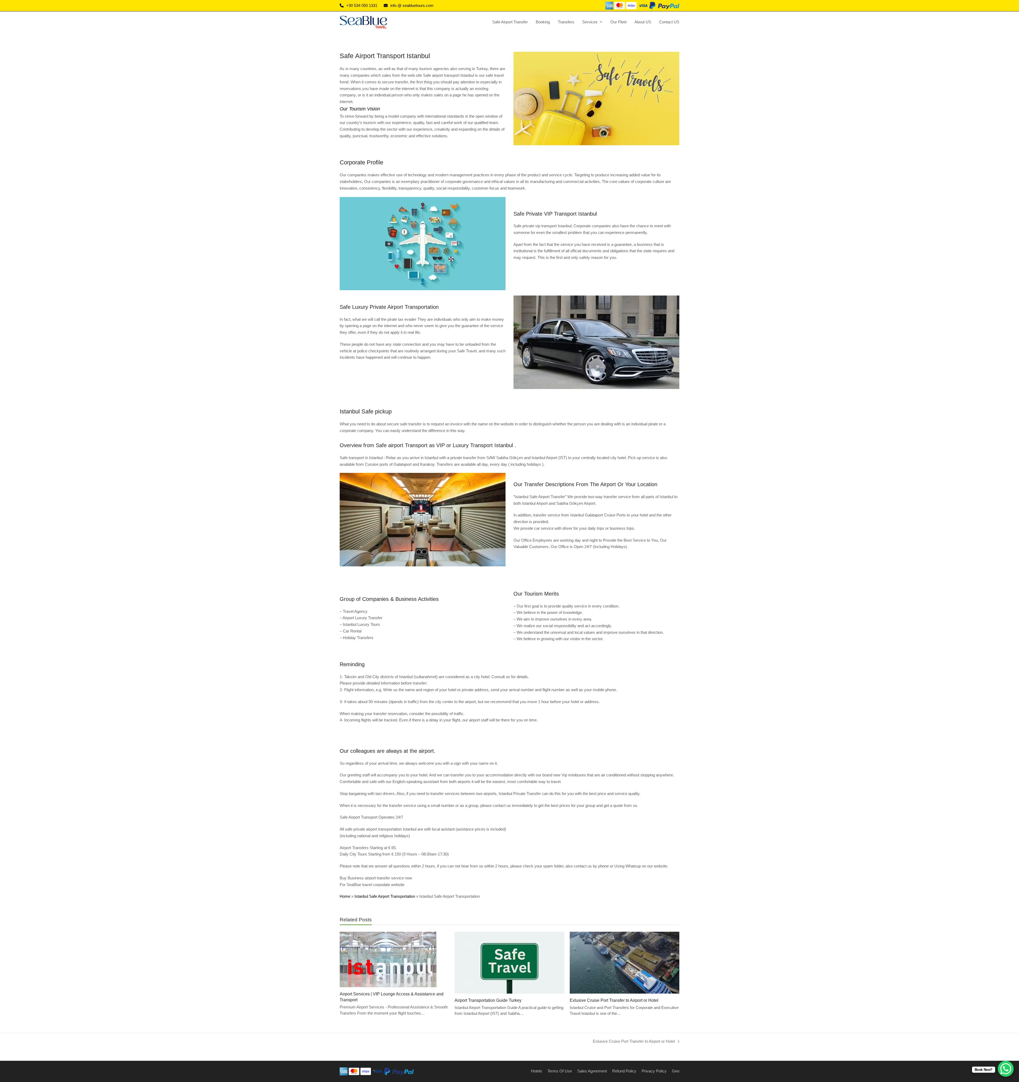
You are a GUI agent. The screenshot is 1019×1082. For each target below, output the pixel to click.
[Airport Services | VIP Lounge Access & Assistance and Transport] (388, 959)
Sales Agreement (592, 1071)
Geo (675, 1071)
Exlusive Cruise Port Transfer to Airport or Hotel (614, 1000)
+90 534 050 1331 (361, 5)
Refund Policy (624, 1071)
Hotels (536, 1071)
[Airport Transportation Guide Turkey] (509, 962)
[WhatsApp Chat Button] (1006, 1069)
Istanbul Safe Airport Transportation (385, 896)
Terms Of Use (559, 1071)
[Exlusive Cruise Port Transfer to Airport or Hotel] (624, 962)
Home (345, 896)
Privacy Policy (654, 1071)
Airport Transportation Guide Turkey (488, 1000)
